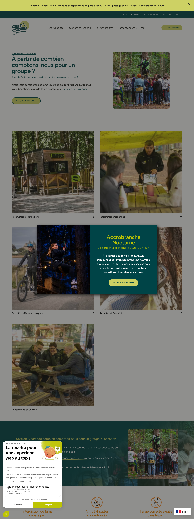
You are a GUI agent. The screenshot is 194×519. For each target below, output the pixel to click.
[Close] (152, 231)
